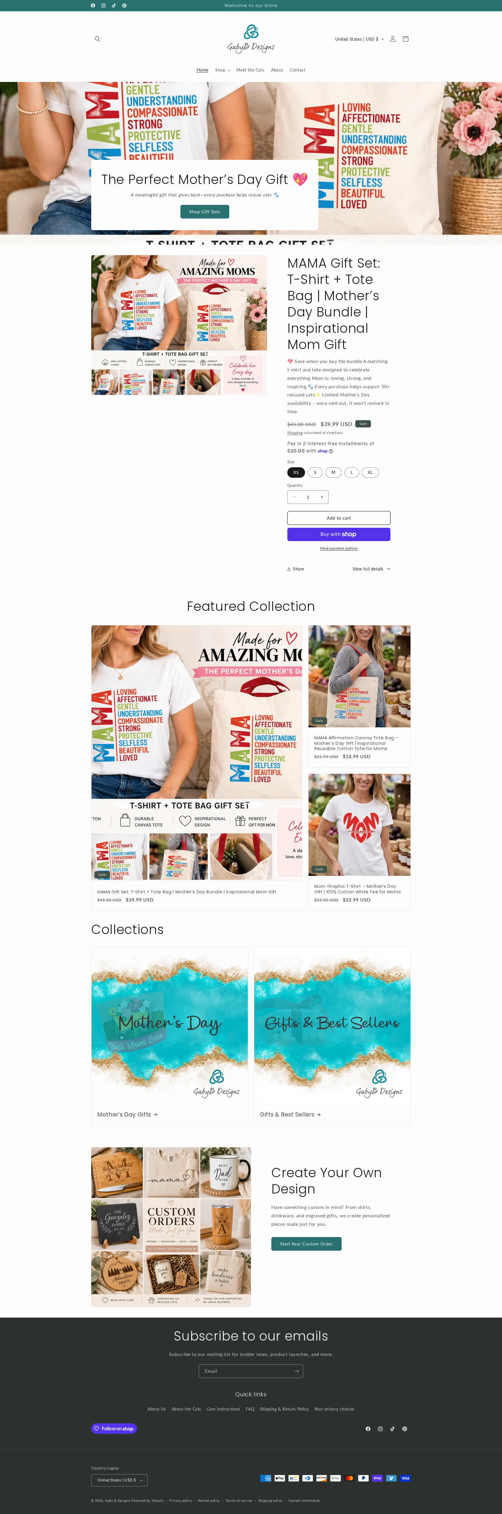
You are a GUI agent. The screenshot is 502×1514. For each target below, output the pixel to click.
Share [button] (298, 568)
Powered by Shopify (147, 1500)
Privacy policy (180, 1500)
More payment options (339, 548)
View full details (368, 568)
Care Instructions (223, 1408)
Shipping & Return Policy (284, 1408)
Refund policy (209, 1500)
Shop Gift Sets (204, 211)
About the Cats (186, 1408)
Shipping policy (270, 1500)
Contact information (304, 1500)
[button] (97, 39)
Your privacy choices (334, 1408)
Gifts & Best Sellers (287, 1114)
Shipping (295, 432)
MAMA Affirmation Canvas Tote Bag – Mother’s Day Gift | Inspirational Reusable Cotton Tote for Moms (356, 743)
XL (370, 472)
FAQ (250, 1408)
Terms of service (239, 1500)
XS (296, 472)
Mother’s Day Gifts (124, 1114)
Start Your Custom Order (306, 1243)
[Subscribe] (296, 1371)
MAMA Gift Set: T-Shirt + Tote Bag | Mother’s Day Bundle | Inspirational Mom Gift (187, 891)
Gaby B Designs (117, 1500)
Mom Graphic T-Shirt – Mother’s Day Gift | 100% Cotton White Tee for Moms (357, 889)
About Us (157, 1408)
